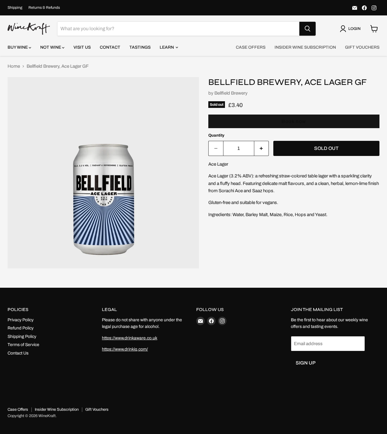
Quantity (216, 135)
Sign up (306, 362)
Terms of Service (23, 344)
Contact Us (18, 353)
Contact (110, 47)
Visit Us (82, 47)
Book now (293, 121)
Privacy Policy (21, 320)
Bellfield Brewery (231, 93)
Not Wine (51, 47)
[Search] (307, 29)
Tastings (140, 47)
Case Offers (250, 47)
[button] (351, 28)
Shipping (15, 7)
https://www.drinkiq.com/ (125, 349)
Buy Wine (18, 47)
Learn (167, 47)
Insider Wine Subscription (305, 47)
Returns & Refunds (44, 7)
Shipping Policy (22, 336)
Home (14, 66)
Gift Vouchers (362, 47)
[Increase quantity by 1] (261, 148)
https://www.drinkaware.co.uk (129, 338)
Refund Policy (21, 328)
